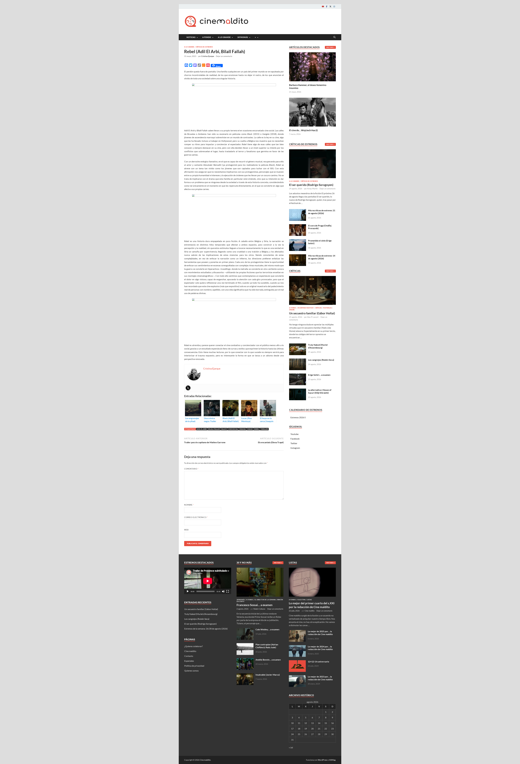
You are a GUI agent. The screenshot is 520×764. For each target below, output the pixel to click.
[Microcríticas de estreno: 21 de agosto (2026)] (297, 210)
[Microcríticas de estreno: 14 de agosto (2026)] (297, 256)
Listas (309, 600)
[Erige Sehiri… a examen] (297, 375)
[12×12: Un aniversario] (297, 661)
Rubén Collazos (259, 609)
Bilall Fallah (214, 429)
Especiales (189, 661)
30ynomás (242, 37)
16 (332, 723)
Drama (243, 429)
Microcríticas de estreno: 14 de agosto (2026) (321, 257)
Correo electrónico (196, 517)
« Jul (291, 747)
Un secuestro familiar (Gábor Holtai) (312, 313)
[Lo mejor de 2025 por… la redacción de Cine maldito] (297, 631)
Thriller (264, 429)
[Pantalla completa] (227, 591)
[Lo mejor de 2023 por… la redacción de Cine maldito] (297, 677)
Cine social (233, 429)
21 (319, 728)
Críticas (318, 308)
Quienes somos (191, 670)
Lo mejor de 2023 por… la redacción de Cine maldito (320, 678)
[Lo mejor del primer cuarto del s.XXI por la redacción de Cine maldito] (312, 569)
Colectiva (301, 600)
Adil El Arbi (202, 429)
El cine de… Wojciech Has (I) (303, 130)
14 (319, 723)
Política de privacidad (194, 665)
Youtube (294, 434)
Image (250, 429)
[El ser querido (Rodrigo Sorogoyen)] (312, 164)
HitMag (332, 760)
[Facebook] (326, 6)
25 (299, 734)
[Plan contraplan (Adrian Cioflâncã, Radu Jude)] (245, 644)
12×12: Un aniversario (318, 661)
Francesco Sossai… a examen (254, 605)
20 (312, 728)
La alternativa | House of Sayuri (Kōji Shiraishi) (319, 391)
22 (325, 728)
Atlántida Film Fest (306, 308)
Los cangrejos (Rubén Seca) (321, 359)
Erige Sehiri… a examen (319, 375)
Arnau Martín (312, 189)
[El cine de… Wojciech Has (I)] (312, 111)
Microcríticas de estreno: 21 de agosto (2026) (321, 211)
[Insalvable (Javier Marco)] (245, 675)
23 (332, 728)
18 (299, 728)
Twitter (293, 443)
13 (312, 723)
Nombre (189, 505)
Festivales (327, 308)
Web (186, 530)
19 (305, 728)
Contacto (188, 656)
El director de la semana (265, 600)
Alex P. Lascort (312, 317)
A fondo (206, 37)
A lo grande (224, 37)
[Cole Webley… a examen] (245, 629)
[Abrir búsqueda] (334, 37)
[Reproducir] (187, 591)
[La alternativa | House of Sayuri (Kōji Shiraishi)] (297, 390)
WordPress (322, 760)
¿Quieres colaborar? (193, 646)
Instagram (295, 448)
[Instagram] (334, 6)
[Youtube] (322, 6)
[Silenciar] (223, 591)
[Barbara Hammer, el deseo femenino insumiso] (312, 66)
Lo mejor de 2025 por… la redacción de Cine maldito (320, 632)
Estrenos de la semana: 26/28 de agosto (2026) (206, 628)
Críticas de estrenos (204, 47)
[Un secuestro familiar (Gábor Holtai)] (312, 291)
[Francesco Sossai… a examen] (260, 569)
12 (305, 723)
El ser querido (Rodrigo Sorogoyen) (311, 184)
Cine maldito (190, 651)
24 (292, 734)
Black (224, 429)
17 (292, 728)
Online (292, 310)
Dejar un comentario (224, 56)
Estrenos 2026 (297, 417)
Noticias (190, 37)
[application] (207, 581)
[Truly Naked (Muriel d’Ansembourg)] (297, 345)
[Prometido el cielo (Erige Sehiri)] (297, 241)
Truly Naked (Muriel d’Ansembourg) (318, 346)
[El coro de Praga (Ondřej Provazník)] (297, 225)
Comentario (191, 469)
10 (292, 723)
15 (325, 723)
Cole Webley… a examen (267, 629)
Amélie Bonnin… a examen (268, 659)
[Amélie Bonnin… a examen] (245, 660)
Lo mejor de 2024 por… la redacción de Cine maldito (320, 648)
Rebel (256, 429)
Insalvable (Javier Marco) (268, 674)
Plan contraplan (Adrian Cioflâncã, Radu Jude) (267, 646)
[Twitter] (330, 6)
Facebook (295, 438)
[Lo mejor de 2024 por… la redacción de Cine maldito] (297, 646)
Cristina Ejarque (207, 56)
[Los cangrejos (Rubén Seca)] (297, 360)
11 (299, 723)
